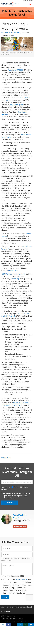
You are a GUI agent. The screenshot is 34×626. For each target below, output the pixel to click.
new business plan (20, 403)
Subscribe (9, 502)
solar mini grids (16, 105)
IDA (7, 618)
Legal (2, 607)
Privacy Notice (21, 579)
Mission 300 (13, 270)
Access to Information (21, 607)
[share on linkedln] (20, 624)
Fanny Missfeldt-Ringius (10, 32)
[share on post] (14, 624)
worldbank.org (28, 0)
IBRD (3, 618)
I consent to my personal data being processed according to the (17, 495)
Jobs (29, 607)
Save (5, 597)
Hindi (5, 490)
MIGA (14, 618)
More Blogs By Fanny (20, 526)
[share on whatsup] (25, 624)
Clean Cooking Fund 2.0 (10, 405)
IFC (11, 618)
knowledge (15, 279)
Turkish (25, 487)
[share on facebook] (8, 624)
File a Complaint (5, 611)
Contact (3, 609)
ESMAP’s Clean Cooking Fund (13, 274)
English (11, 35)
